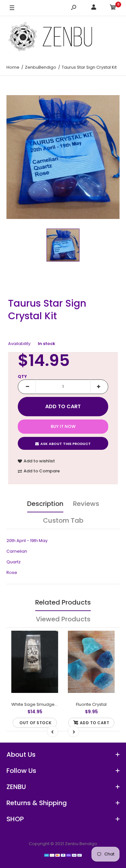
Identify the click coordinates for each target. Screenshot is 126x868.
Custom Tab (63, 520)
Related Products (63, 602)
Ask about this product (65, 443)
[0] (113, 8)
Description (45, 503)
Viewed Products (63, 619)
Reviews (86, 503)
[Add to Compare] (49, 652)
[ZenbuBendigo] (63, 36)
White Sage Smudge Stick (38, 704)
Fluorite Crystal (91, 704)
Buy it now (63, 426)
